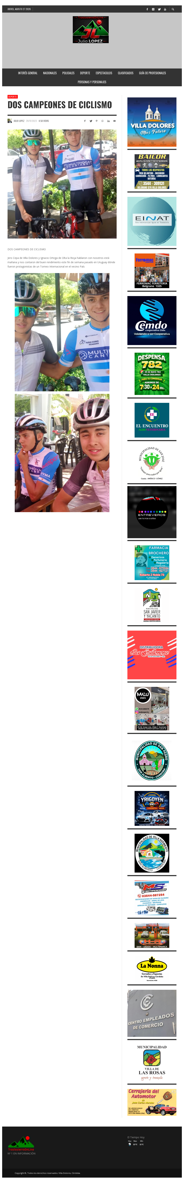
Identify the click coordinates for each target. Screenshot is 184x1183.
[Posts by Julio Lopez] (10, 121)
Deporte (12, 96)
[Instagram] (153, 9)
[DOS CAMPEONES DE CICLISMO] (62, 184)
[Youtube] (165, 9)
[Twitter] (159, 9)
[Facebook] (147, 9)
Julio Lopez (19, 121)
